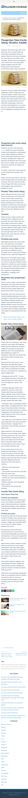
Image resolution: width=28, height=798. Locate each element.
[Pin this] (8, 591)
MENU (24, 13)
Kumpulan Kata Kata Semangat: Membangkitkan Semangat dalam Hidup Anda (12, 698)
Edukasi (3, 730)
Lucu (2, 739)
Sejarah (3, 770)
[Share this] (2, 591)
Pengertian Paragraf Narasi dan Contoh (17, 611)
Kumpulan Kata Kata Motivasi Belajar (12, 693)
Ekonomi (3, 733)
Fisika (3, 736)
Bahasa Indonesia (10, 647)
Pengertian (4, 747)
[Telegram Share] (10, 591)
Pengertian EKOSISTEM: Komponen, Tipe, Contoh (21, 653)
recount (3, 150)
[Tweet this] (5, 591)
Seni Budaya (4, 773)
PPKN (3, 762)
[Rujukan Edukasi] (14, 6)
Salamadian (4, 765)
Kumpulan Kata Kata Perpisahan (10, 690)
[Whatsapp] (13, 591)
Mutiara (3, 744)
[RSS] (14, 1)
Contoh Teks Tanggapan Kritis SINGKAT (17, 605)
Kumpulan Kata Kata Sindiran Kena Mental (13, 687)
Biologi (3, 727)
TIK (2, 785)
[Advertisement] (14, 127)
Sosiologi (3, 779)
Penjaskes (4, 750)
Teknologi (4, 782)
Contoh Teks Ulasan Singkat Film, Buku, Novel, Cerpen (18, 599)
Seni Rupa (4, 776)
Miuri (3, 661)
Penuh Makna (5, 753)
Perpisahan (4, 756)
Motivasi (3, 742)
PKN (2, 759)
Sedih (2, 767)
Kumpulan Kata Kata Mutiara (9, 713)
